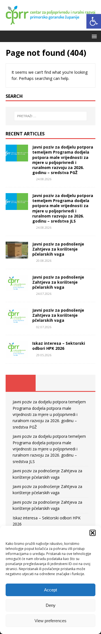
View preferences (50, 620)
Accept (50, 589)
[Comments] (80, 383)
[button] (93, 21)
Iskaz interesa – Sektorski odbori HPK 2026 (58, 346)
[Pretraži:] (50, 116)
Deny (51, 605)
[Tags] (51, 383)
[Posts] (21, 383)
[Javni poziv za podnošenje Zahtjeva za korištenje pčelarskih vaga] (17, 255)
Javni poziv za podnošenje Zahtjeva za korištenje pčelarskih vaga (58, 249)
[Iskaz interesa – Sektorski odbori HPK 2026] (17, 354)
